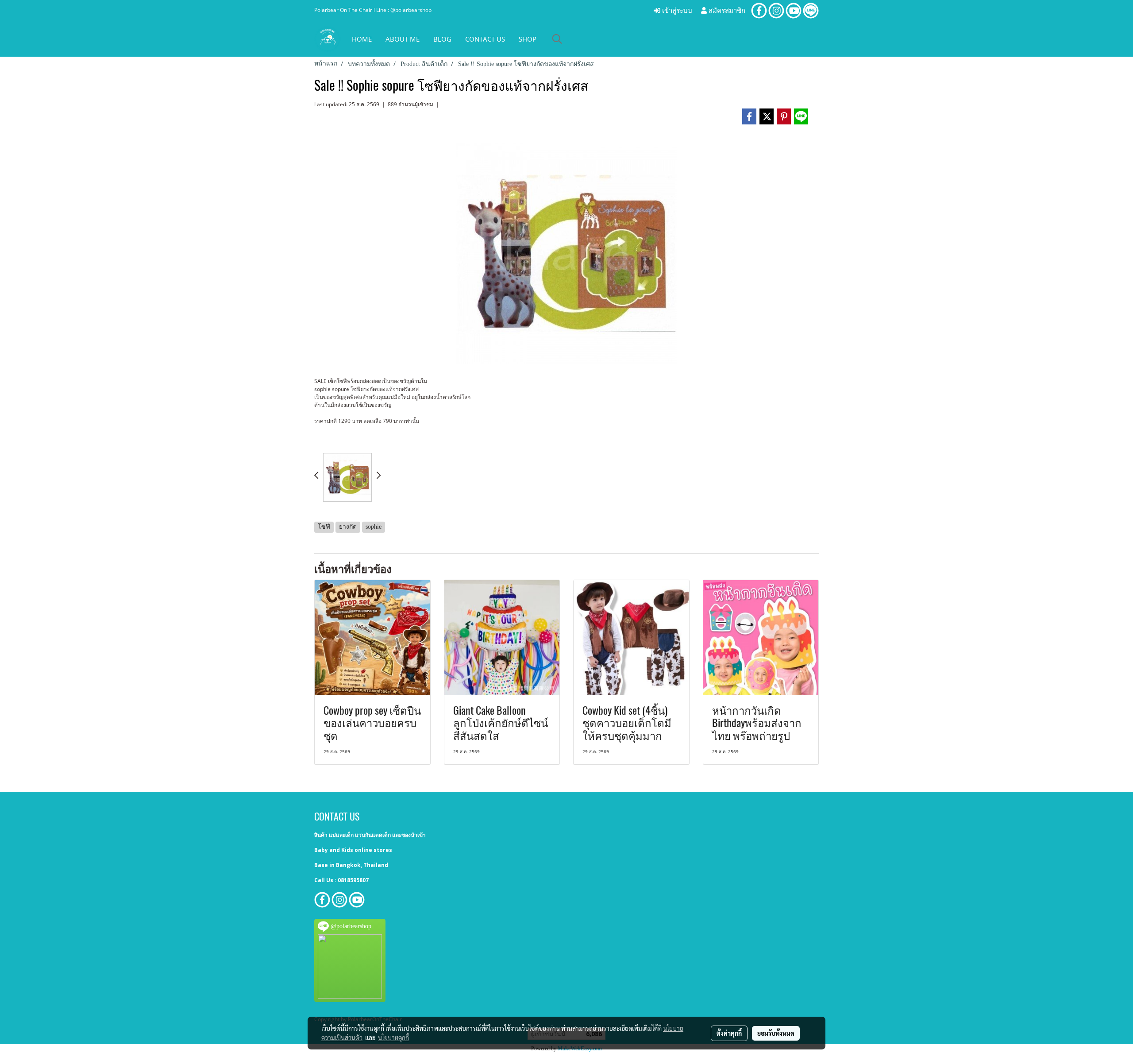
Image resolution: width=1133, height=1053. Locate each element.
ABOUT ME (402, 39)
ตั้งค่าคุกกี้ (729, 1033)
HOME (362, 39)
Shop (527, 39)
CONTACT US (485, 39)
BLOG (442, 39)
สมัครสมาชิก (726, 11)
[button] (557, 39)
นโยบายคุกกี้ (393, 1037)
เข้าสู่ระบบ (676, 11)
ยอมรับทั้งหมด (775, 1033)
